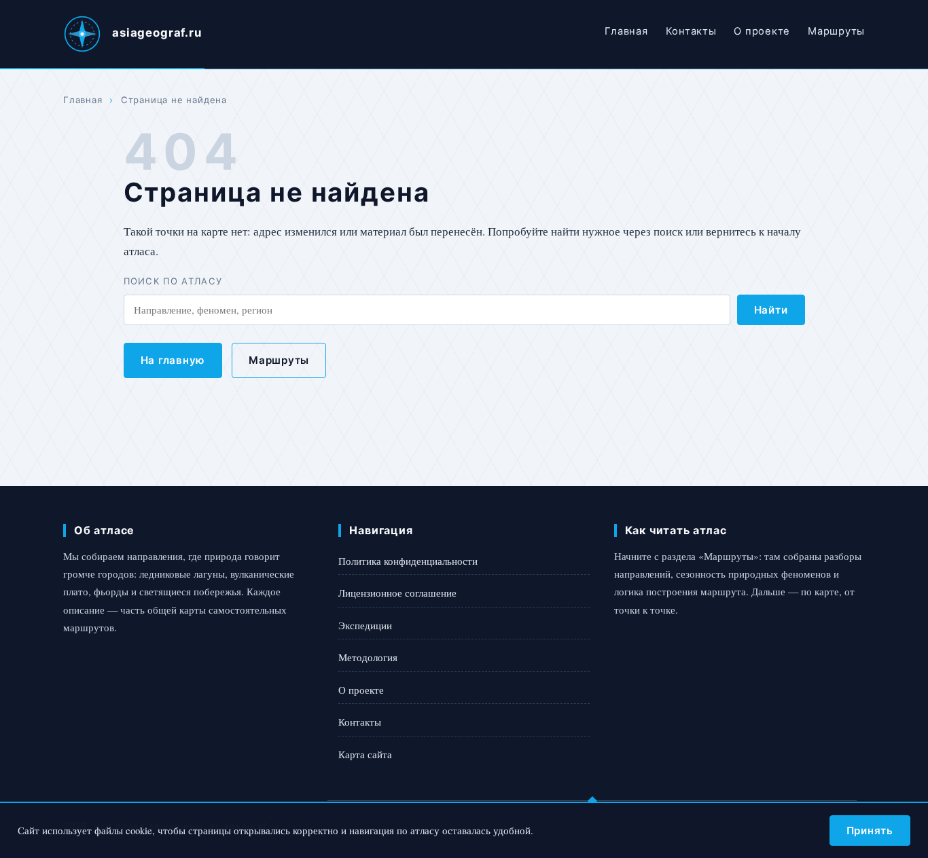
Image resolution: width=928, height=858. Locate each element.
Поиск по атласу (173, 281)
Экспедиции (365, 625)
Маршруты (836, 31)
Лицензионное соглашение (397, 592)
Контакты (691, 31)
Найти (771, 309)
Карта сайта (365, 754)
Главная (626, 31)
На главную (173, 360)
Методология (367, 657)
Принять (869, 830)
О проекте (762, 31)
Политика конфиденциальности (408, 560)
